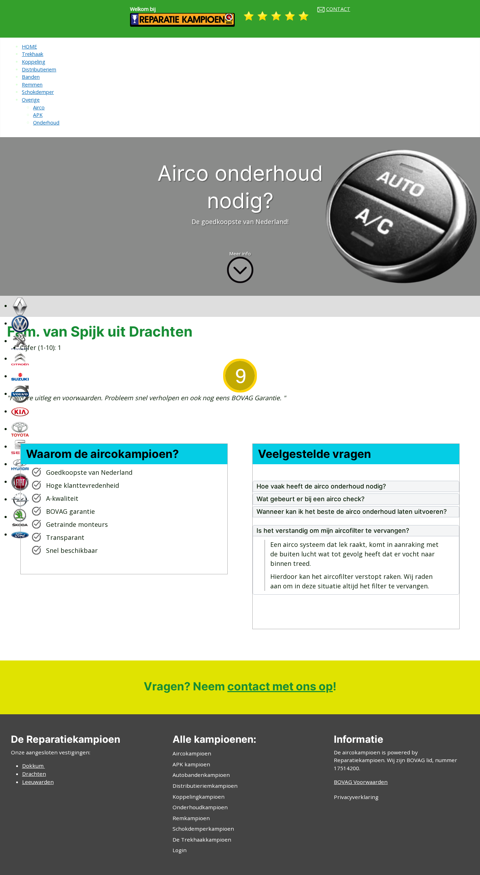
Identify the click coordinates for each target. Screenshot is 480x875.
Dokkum (33, 765)
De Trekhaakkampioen (202, 839)
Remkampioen (191, 818)
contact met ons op (280, 686)
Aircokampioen (192, 753)
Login (180, 850)
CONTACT (338, 9)
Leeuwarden (38, 781)
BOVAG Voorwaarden (361, 781)
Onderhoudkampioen (200, 807)
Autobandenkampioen (201, 774)
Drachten (34, 773)
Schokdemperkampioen (203, 828)
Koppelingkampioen (199, 796)
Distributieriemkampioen (205, 785)
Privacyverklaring (356, 796)
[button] (356, 486)
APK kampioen (191, 764)
